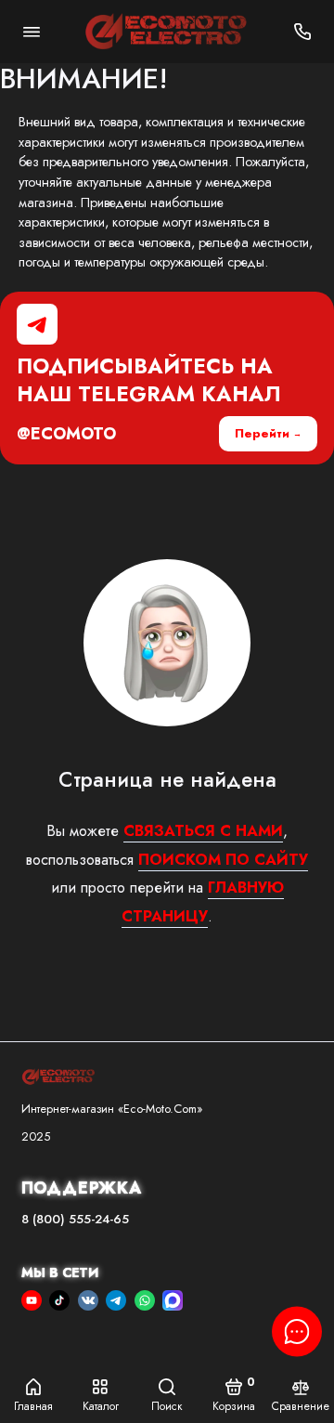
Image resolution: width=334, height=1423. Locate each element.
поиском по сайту (223, 859)
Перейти (262, 433)
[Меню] (31, 31)
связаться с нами (203, 831)
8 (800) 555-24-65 (75, 1219)
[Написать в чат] (297, 1331)
